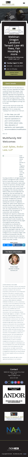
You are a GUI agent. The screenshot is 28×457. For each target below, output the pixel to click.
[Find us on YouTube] (18, 382)
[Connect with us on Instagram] (15, 382)
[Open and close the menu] (21, 3)
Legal (24, 454)
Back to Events (7, 20)
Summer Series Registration (14, 73)
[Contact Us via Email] (21, 382)
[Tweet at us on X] (9, 382)
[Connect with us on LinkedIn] (12, 382)
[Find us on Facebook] (6, 382)
